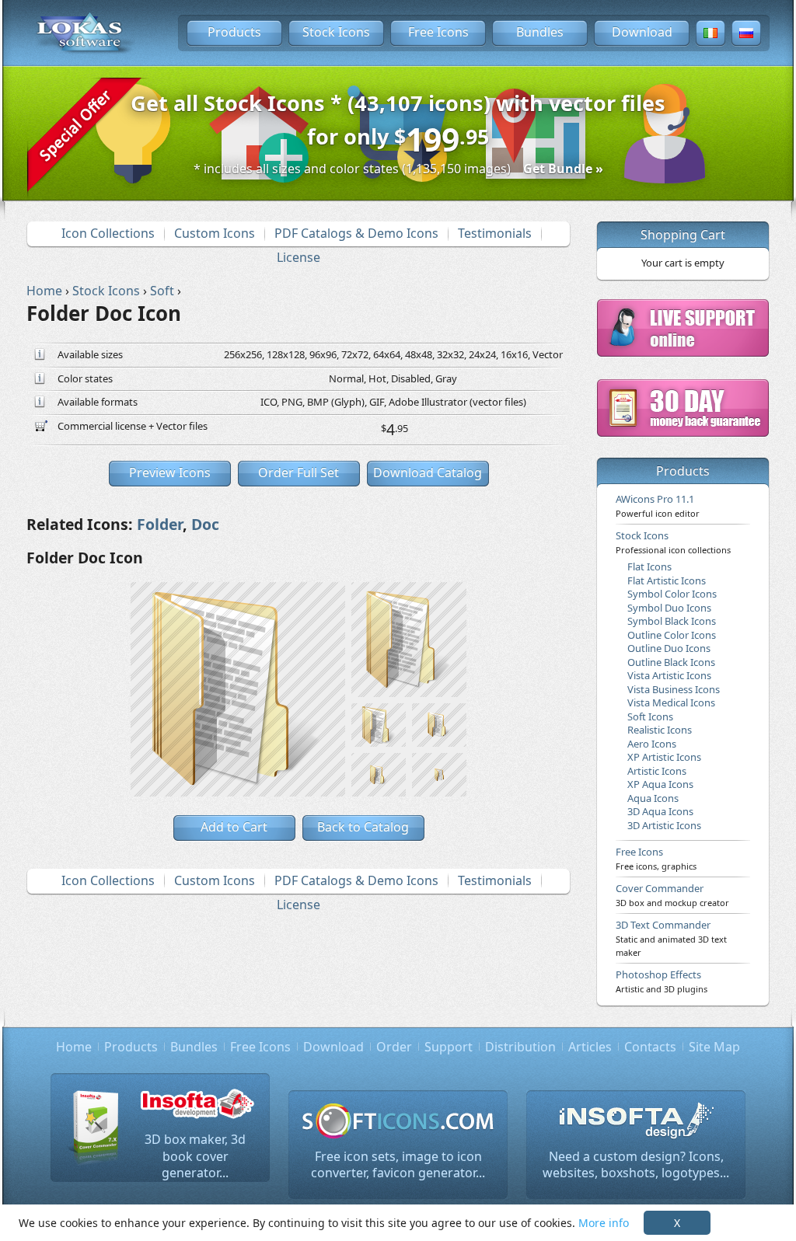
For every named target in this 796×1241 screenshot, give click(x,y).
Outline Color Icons (671, 635)
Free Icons (438, 31)
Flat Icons (649, 566)
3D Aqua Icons (660, 811)
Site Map (714, 1046)
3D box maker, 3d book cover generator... (195, 1156)
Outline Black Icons (671, 662)
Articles (590, 1046)
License (298, 257)
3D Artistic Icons (664, 825)
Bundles (540, 31)
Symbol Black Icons (671, 621)
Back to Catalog (363, 826)
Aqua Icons (653, 798)
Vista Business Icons (673, 689)
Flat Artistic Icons (666, 580)
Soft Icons (650, 716)
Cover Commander (672, 894)
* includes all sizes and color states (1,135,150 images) (398, 168)
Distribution (520, 1046)
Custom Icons (214, 233)
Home (74, 1046)
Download (642, 31)
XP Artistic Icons (664, 757)
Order (394, 1046)
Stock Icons (336, 31)
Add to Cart (234, 826)
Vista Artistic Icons (669, 675)
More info (603, 1222)
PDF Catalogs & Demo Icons (356, 233)
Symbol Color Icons (672, 594)
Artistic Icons (656, 771)
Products (234, 31)
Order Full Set (298, 472)
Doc (205, 524)
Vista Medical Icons (671, 702)
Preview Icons (170, 472)
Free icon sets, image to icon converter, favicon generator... (398, 1165)
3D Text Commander (671, 938)
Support (448, 1046)
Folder (160, 524)
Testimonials (495, 233)
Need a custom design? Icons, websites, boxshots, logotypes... (636, 1165)
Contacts (650, 1046)
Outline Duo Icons (668, 648)
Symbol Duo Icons (669, 608)
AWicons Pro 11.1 (658, 505)
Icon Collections (108, 233)
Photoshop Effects (661, 980)
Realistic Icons (659, 730)
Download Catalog (427, 472)
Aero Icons (651, 744)
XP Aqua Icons (660, 784)
